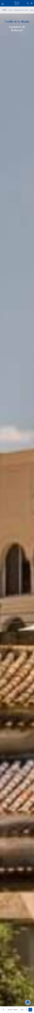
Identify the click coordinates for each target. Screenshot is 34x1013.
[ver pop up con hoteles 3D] (28, 1002)
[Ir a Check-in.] (24, 3)
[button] (30, 1009)
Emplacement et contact (21, 10)
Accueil (10, 10)
